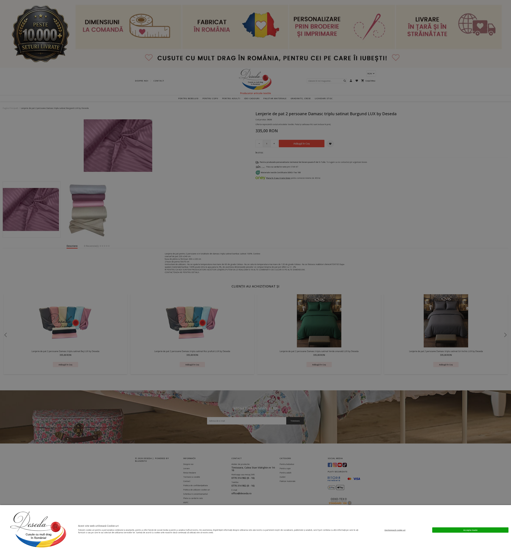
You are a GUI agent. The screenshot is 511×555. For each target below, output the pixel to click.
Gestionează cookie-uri (394, 530)
